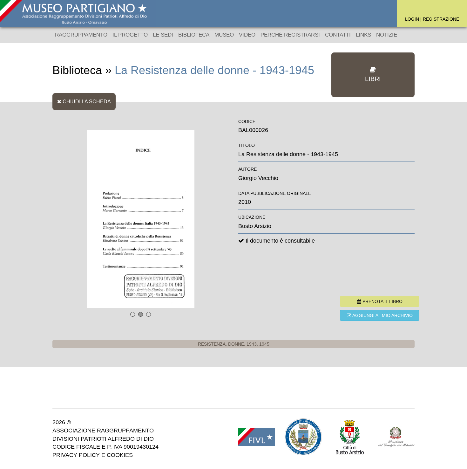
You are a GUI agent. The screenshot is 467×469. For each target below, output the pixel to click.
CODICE (246, 121)
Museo (224, 35)
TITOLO (246, 145)
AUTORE (247, 169)
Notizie (386, 35)
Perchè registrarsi (290, 35)
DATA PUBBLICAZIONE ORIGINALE (274, 193)
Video (247, 35)
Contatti (338, 35)
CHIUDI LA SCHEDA (86, 101)
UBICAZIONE (251, 217)
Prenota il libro (382, 301)
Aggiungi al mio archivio (382, 315)
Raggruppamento (81, 35)
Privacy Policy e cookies (92, 455)
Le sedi (163, 35)
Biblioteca (193, 35)
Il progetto (130, 35)
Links (363, 35)
